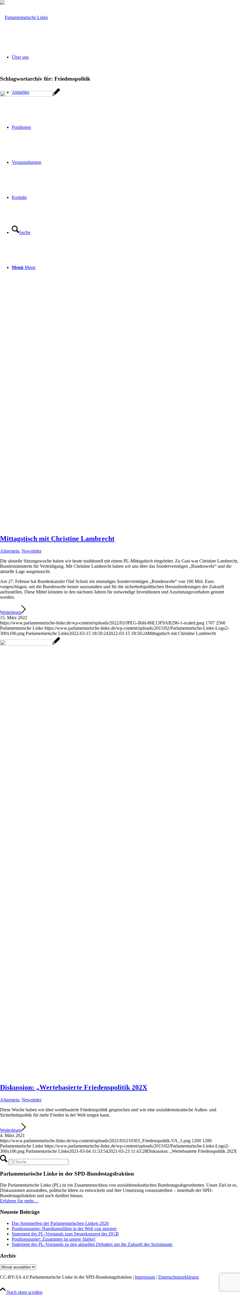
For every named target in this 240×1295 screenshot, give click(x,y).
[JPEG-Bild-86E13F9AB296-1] (30, 95)
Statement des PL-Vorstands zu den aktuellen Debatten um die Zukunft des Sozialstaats (92, 1244)
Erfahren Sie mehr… (19, 1200)
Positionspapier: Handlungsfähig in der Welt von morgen (64, 1228)
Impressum (145, 1277)
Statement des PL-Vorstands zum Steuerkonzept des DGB (65, 1233)
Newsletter (32, 550)
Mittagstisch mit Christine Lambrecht (57, 538)
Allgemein (9, 550)
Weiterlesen (10, 612)
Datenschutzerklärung (178, 1277)
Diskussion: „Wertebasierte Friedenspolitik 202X (73, 1087)
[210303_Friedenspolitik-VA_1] (30, 643)
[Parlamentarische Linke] (24, 17)
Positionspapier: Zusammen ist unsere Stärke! (53, 1239)
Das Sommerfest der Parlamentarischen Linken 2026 (60, 1223)
